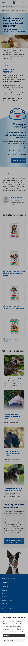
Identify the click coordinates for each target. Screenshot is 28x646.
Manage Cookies (8, 640)
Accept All (6, 635)
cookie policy (19, 631)
